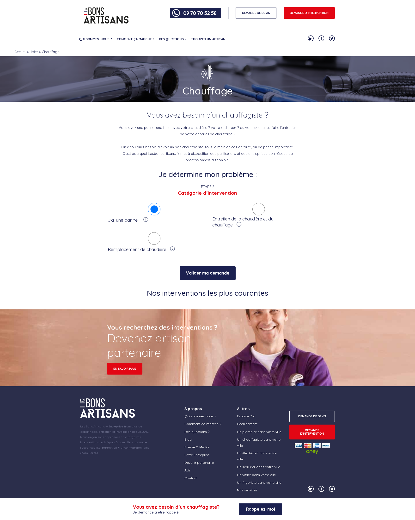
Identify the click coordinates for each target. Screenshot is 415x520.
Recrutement (247, 424)
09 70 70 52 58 (199, 13)
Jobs (34, 52)
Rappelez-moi (260, 509)
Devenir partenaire (199, 462)
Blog (188, 439)
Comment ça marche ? (135, 39)
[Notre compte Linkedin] (311, 38)
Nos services (247, 490)
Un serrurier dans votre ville (258, 467)
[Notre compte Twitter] (332, 38)
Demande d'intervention (309, 13)
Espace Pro (246, 416)
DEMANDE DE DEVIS (256, 13)
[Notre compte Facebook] (321, 38)
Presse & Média (196, 447)
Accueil (20, 52)
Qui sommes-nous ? (95, 39)
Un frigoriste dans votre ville (259, 482)
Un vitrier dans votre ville (256, 475)
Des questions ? (172, 39)
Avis (187, 470)
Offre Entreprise (197, 455)
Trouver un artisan (208, 39)
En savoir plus (124, 368)
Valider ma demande (207, 273)
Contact (190, 478)
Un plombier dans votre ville (259, 432)
